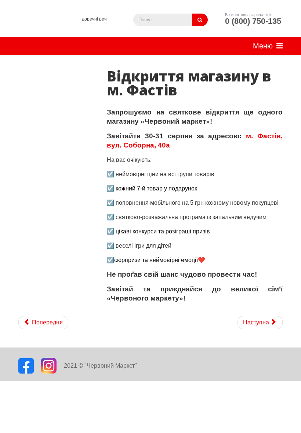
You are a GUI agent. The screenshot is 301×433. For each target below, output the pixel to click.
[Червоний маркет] (47, 26)
